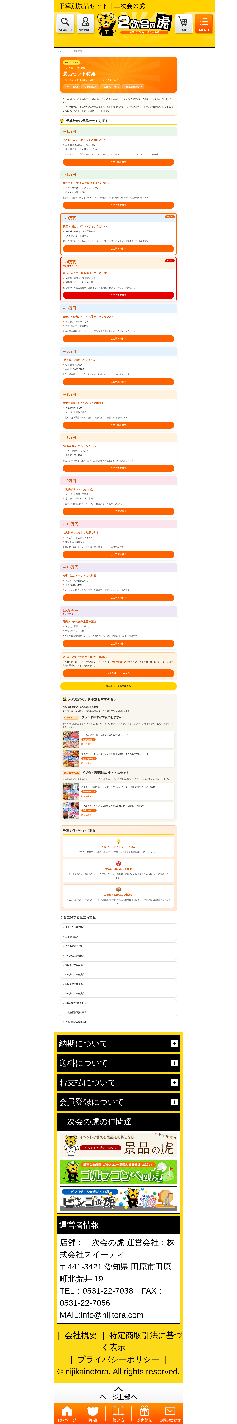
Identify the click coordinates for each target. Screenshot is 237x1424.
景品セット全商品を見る (118, 686)
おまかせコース (119, 662)
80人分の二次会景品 (74, 993)
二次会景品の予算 (73, 946)
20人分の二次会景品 (74, 955)
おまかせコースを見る (118, 673)
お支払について (87, 1082)
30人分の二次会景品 (74, 965)
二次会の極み (71, 936)
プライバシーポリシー (118, 1359)
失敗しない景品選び (74, 927)
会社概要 (81, 1335)
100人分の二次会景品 (75, 1003)
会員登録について (91, 1101)
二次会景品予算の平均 (75, 1012)
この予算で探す (118, 162)
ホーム (63, 51)
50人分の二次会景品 (74, 984)
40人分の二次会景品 (74, 974)
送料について (83, 1063)
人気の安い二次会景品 (75, 1022)
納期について (83, 1043)
